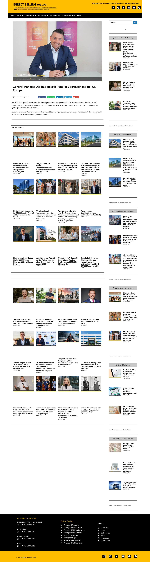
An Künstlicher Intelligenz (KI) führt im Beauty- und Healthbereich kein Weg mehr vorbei (130, 410)
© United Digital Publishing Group (26, 557)
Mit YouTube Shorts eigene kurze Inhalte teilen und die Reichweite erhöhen (130, 373)
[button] (42, 97)
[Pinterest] (128, 7)
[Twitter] (123, 7)
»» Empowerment (68, 15)
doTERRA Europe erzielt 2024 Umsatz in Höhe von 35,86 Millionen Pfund (68, 321)
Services (78, 15)
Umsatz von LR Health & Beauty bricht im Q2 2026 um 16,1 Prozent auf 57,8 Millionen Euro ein (130, 144)
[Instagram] (118, 7)
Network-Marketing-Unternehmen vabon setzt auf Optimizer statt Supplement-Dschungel (130, 467)
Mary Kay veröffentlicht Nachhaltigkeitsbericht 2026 (90, 321)
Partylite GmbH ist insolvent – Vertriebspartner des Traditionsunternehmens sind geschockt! (45, 168)
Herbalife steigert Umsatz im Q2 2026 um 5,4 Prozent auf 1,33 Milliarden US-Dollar (129, 181)
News (19, 15)
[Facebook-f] (113, 7)
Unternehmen (29, 15)
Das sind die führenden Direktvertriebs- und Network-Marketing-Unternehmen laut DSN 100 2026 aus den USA (90, 262)
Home (13, 15)
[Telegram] (139, 7)
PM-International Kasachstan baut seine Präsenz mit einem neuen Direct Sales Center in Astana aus (45, 215)
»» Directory (42, 15)
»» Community (55, 15)
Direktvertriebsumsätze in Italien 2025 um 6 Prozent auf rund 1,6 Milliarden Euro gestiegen (131, 239)
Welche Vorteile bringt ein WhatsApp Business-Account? (130, 390)
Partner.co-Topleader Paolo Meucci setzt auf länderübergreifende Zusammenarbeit (130, 105)
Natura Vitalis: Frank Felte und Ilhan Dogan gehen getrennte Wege (91, 410)
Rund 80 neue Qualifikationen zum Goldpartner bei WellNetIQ (91, 213)
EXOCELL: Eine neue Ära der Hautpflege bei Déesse (128, 446)
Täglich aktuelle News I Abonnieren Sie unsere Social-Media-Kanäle (115, 3)
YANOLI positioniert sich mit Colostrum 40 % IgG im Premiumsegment (130, 484)
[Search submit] (135, 22)
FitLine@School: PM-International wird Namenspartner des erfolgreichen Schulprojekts (21, 168)
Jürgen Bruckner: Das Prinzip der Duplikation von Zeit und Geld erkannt (23, 321)
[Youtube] (134, 7)
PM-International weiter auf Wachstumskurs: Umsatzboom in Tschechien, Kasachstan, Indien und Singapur (45, 366)
